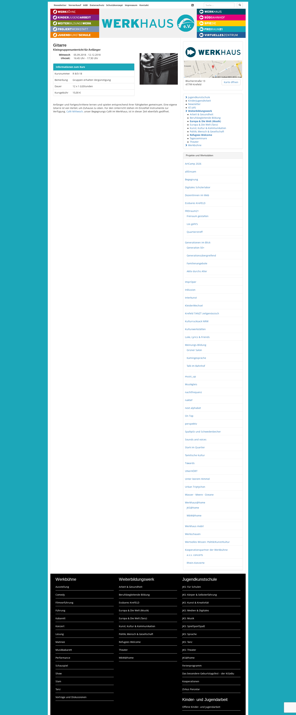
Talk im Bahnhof (196, 365)
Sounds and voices (195, 439)
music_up (190, 376)
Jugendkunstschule (199, 97)
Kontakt (144, 5)
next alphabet (193, 408)
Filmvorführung (64, 602)
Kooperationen (190, 681)
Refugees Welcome (201, 135)
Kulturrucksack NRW (196, 321)
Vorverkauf (75, 5)
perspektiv (191, 423)
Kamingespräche (196, 358)
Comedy (60, 594)
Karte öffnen (231, 82)
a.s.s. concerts (195, 555)
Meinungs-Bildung (195, 345)
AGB (85, 5)
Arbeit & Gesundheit (201, 114)
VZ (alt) (192, 107)
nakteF (189, 400)
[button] (186, 97)
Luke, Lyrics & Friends (197, 337)
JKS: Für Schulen (191, 586)
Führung (60, 610)
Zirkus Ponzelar (191, 689)
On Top (189, 415)
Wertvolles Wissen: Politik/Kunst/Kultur (207, 542)
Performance (63, 657)
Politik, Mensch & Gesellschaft (207, 131)
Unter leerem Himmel (197, 478)
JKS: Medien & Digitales (195, 610)
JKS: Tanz (187, 642)
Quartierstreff (195, 231)
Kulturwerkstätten (195, 329)
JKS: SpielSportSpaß (193, 626)
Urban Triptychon (195, 486)
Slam (58, 681)
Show (59, 673)
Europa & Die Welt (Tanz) (204, 124)
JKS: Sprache (189, 634)
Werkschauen (193, 534)
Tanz (58, 689)
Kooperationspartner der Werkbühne (206, 549)
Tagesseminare (198, 138)
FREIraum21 (192, 211)
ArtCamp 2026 (193, 163)
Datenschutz (97, 5)
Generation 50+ (195, 247)
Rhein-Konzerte (196, 562)
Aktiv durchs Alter (197, 271)
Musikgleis (191, 384)
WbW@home (194, 515)
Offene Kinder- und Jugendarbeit (201, 706)
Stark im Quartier (195, 447)
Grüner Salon (194, 350)
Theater (194, 141)
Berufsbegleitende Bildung (205, 117)
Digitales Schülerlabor (197, 187)
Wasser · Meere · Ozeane (199, 494)
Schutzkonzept (114, 5)
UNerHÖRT (191, 471)
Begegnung (191, 179)
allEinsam (190, 171)
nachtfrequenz (193, 392)
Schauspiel (62, 665)
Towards (190, 463)
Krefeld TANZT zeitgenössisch (202, 313)
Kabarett (60, 618)
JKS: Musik (188, 618)
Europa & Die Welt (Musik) (205, 121)
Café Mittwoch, (74, 111)
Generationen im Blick (197, 242)
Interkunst (191, 297)
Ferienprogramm (192, 665)
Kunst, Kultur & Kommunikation (208, 128)
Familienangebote (197, 263)
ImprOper (190, 281)
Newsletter (60, 5)
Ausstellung (62, 586)
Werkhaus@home (195, 502)
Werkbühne (194, 145)
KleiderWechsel (194, 305)
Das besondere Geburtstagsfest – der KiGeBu (208, 673)
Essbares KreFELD (195, 203)
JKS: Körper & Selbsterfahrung (199, 594)
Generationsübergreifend (201, 255)
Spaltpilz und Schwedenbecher (203, 431)
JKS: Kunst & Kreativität (195, 602)
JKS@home (193, 507)
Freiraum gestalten (197, 216)
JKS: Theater (189, 649)
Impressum (131, 5)
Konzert (60, 626)
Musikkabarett (64, 649)
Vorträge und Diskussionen (71, 697)
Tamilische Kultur (195, 455)
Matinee (60, 642)
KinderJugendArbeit (199, 100)
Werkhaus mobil (194, 526)
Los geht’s (192, 224)
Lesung (60, 634)
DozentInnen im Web (197, 195)
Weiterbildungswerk (200, 111)
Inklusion (190, 289)
